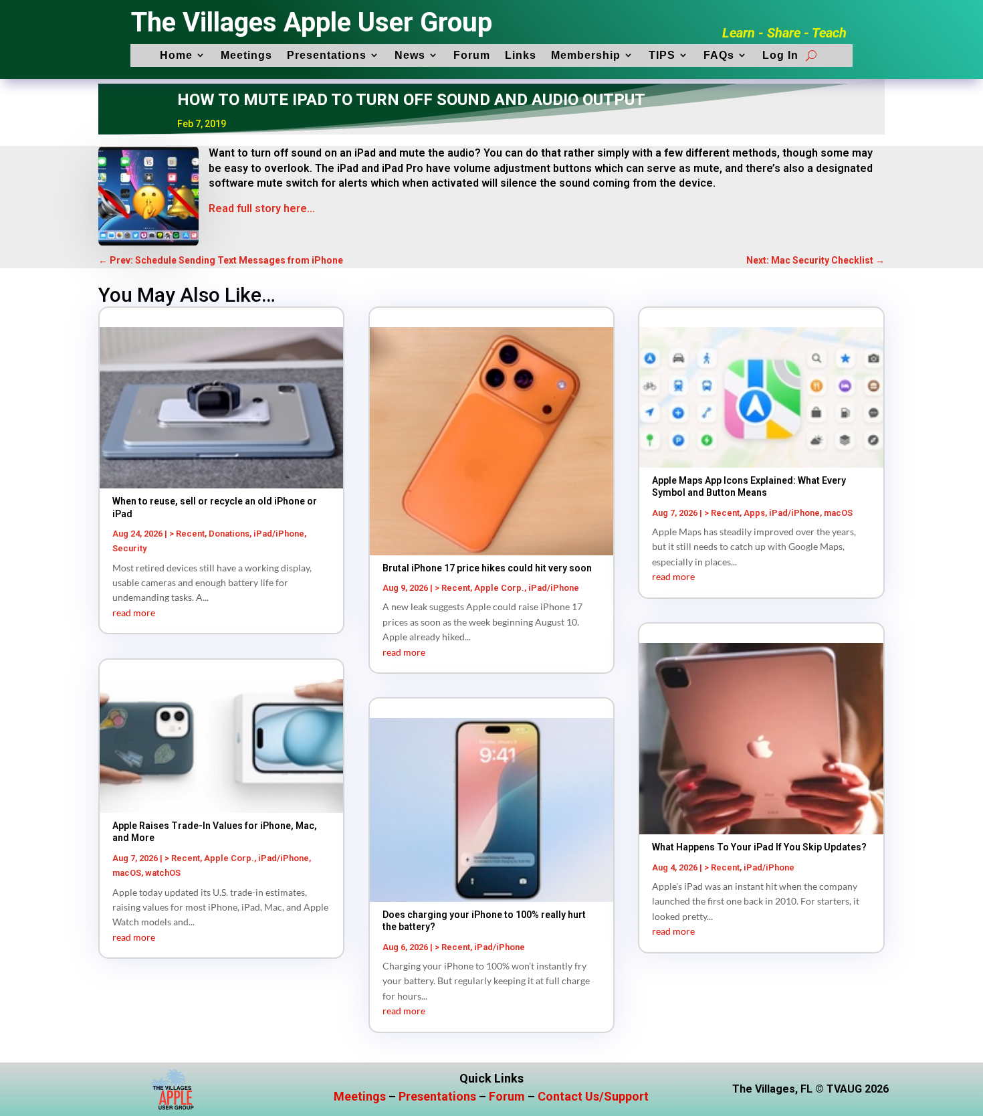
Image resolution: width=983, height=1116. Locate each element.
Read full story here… (262, 208)
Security (129, 548)
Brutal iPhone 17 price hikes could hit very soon (487, 568)
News (410, 55)
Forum (471, 55)
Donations (229, 534)
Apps (754, 513)
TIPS (662, 55)
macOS (126, 873)
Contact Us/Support (593, 1096)
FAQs (718, 55)
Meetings (246, 55)
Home (176, 55)
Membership (586, 55)
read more (133, 612)
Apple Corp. (229, 858)
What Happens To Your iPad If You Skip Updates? (759, 847)
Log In (780, 55)
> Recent (187, 534)
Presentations (326, 55)
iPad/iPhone (278, 534)
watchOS (163, 873)
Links (520, 55)
